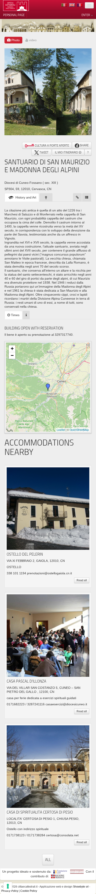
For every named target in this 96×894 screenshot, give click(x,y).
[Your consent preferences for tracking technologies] (8, 886)
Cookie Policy (28, 890)
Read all (82, 580)
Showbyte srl (81, 886)
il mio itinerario (67, 152)
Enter (86, 15)
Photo (15, 40)
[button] (48, 387)
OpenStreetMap (79, 430)
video (32, 40)
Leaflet (61, 430)
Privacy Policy (9, 890)
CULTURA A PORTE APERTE (51, 145)
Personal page (14, 15)
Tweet (43, 152)
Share (84, 145)
